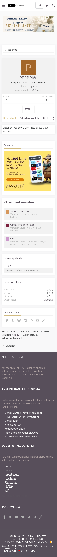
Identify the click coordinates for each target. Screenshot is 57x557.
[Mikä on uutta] (46, 5)
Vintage (14, 230)
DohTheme (29, 551)
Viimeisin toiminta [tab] (29, 118)
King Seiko (10, 478)
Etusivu (43, 542)
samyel (7, 265)
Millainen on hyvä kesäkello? (21, 436)
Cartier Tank (11, 420)
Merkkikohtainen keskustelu (23, 244)
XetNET (16, 334)
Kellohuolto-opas (15, 428)
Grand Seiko (12, 474)
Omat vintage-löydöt (22, 224)
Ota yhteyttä (37, 536)
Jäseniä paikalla (13, 258)
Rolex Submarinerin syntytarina (22, 416)
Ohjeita (30, 542)
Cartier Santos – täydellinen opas (23, 412)
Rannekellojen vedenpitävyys (21, 432)
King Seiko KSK (13, 424)
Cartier (8, 470)
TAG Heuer (11, 482)
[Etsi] (53, 5)
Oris (12, 238)
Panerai (9, 486)
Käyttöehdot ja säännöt (28, 539)
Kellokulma (15, 217)
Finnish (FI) (18, 536)
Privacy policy (14, 542)
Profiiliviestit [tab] (9, 118)
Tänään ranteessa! (20, 211)
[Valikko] (3, 5)
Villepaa (48, 299)
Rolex (8, 466)
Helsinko (42, 82)
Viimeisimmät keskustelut (19, 202)
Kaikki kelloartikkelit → (16, 496)
